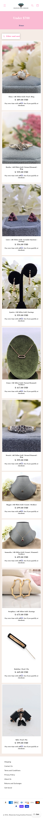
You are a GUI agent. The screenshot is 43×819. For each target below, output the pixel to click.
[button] (4, 5)
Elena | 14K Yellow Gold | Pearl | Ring (21, 97)
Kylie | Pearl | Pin (21, 740)
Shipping (7, 762)
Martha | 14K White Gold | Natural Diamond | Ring (21, 168)
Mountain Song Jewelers (17, 815)
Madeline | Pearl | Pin (21, 669)
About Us (7, 779)
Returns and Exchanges (13, 783)
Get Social (8, 788)
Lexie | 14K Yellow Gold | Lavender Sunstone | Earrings (21, 240)
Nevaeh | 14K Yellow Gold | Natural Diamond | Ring (21, 456)
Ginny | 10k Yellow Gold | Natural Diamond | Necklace (21, 383)
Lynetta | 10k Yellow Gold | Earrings (21, 312)
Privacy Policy (9, 775)
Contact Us (8, 766)
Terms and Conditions (12, 770)
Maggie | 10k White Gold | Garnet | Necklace (21, 505)
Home (21, 25)
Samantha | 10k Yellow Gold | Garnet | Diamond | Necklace (21, 553)
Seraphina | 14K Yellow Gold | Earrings (21, 611)
